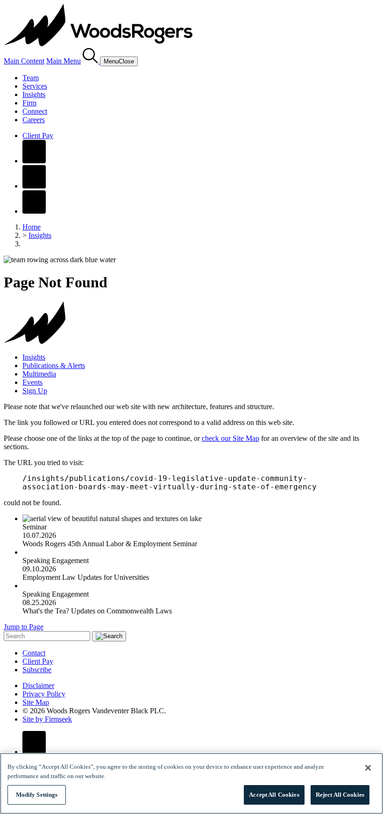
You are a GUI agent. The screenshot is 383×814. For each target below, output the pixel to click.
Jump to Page (23, 627)
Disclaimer (38, 685)
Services (34, 86)
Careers (33, 120)
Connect (34, 111)
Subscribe (36, 670)
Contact (33, 653)
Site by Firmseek (47, 719)
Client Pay (37, 135)
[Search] (91, 61)
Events (32, 382)
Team (30, 78)
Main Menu (63, 61)
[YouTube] (34, 211)
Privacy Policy (43, 694)
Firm (29, 103)
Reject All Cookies (340, 794)
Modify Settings (37, 794)
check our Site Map (230, 438)
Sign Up (34, 391)
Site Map (35, 702)
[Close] (368, 768)
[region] (191, 783)
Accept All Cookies (274, 794)
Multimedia (39, 374)
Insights (33, 94)
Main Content (24, 61)
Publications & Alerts (53, 365)
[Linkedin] (34, 186)
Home (31, 227)
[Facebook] (34, 161)
